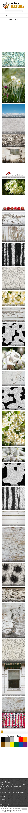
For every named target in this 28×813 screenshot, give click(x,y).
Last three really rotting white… (14, 145)
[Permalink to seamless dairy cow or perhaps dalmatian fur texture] (13, 474)
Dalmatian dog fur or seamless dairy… (13, 409)
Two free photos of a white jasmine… (13, 461)
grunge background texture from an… (14, 385)
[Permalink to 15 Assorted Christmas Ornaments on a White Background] (13, 203)
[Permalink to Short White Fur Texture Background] (13, 278)
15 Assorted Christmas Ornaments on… (14, 210)
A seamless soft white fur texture (13, 660)
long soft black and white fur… (14, 585)
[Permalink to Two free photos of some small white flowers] (13, 187)
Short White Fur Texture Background (13, 289)
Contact (2, 802)
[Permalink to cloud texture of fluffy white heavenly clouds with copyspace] (13, 111)
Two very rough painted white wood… (14, 241)
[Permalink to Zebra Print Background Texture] (13, 254)
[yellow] (12, 746)
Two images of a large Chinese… (13, 727)
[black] (3, 741)
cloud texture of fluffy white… (13, 116)
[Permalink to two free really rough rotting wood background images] (13, 594)
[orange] (25, 741)
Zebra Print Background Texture (13, 265)
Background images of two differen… (13, 695)
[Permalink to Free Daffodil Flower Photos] (13, 85)
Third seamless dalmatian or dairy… (14, 345)
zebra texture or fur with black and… (13, 509)
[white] (16, 741)
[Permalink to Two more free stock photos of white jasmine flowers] (13, 358)
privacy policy (23, 811)
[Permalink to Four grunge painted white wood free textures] (13, 219)
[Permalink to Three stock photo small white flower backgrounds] (13, 428)
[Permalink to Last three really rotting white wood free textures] (13, 140)
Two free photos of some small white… (14, 193)
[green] (16, 746)
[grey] (7, 741)
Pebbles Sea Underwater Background (14, 66)
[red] (21, 741)
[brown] (3, 746)
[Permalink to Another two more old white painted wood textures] (13, 705)
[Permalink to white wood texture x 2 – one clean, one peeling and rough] (13, 518)
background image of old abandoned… (13, 162)
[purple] (25, 746)
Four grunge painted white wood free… (13, 224)
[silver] (12, 741)
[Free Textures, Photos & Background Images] (14, 8)
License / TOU (4, 804)
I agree (24, 809)
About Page (3, 799)
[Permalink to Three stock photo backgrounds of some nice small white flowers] (13, 298)
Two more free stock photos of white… (14, 369)
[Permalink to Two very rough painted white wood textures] (13, 234)
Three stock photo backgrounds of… (13, 305)
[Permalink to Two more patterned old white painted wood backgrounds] (13, 544)
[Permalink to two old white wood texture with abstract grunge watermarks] (13, 620)
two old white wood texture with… (13, 636)
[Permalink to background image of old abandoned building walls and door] (13, 155)
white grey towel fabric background (13, 132)
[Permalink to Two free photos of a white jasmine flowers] (13, 454)
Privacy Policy (4, 806)
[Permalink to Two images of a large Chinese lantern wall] (13, 720)
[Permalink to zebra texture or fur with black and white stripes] (13, 498)
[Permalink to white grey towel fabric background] (13, 126)
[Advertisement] (14, 37)
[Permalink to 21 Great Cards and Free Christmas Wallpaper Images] (13, 171)
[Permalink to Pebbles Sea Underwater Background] (13, 59)
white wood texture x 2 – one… (14, 525)
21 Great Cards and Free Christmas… (13, 177)
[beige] (7, 746)
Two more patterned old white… (13, 561)
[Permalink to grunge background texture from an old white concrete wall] (13, 378)
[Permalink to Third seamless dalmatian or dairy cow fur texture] (13, 334)
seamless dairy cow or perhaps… (13, 485)
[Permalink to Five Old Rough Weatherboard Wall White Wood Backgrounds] (13, 314)
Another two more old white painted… (14, 711)
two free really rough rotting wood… (13, 601)
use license (21, 792)
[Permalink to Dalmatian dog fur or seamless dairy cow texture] (13, 398)
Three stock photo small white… (13, 445)
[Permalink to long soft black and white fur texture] (13, 574)
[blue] (21, 746)
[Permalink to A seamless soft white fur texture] (13, 650)
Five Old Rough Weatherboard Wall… (13, 321)
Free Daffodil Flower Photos (13, 102)
